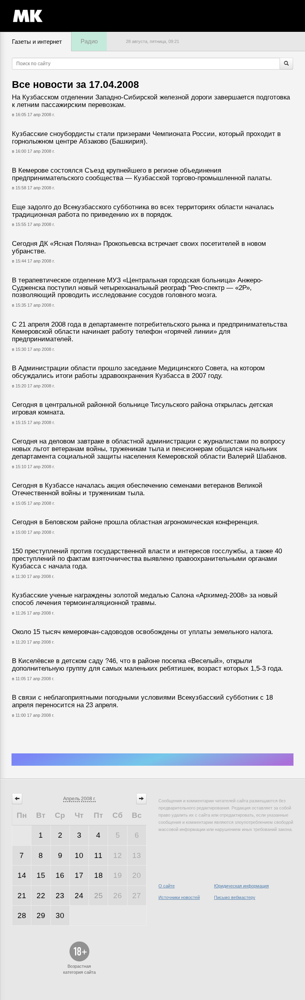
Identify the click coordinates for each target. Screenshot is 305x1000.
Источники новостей (179, 897)
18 (98, 875)
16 (60, 875)
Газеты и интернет (37, 41)
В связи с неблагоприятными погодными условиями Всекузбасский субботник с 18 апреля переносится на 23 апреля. (142, 701)
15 (41, 875)
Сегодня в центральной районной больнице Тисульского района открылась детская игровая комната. (142, 408)
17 (79, 875)
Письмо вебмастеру (234, 897)
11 (98, 855)
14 (21, 875)
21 (21, 895)
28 (21, 915)
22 (41, 895)
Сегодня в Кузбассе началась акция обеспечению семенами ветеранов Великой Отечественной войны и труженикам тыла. (137, 489)
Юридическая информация (241, 885)
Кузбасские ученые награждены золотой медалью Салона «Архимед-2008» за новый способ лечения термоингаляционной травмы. (145, 599)
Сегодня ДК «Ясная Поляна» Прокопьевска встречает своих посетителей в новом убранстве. (139, 247)
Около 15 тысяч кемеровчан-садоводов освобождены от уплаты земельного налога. (142, 632)
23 (60, 895)
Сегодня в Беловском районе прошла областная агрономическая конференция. (135, 522)
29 (41, 915)
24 (79, 895)
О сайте (166, 885)
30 (60, 915)
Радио (89, 41)
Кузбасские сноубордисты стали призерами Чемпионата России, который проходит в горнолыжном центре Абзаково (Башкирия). (146, 137)
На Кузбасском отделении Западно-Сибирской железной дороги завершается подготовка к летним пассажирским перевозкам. (151, 101)
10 (79, 855)
